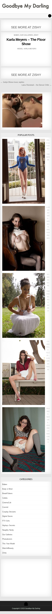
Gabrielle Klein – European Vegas (48, 355)
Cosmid (5, 507)
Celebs (5, 498)
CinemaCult (6, 503)
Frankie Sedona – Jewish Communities (48, 425)
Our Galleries (26, 35)
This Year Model (8, 544)
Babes (16, 35)
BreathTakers (7, 493)
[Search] (49, 15)
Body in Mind (7, 489)
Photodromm (7, 539)
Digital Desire (7, 516)
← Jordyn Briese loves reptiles (12, 82)
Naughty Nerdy (8, 530)
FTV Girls (6, 521)
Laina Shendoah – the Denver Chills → (36, 85)
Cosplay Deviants (9, 512)
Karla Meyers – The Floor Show (26, 42)
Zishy (36, 35)
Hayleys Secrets (8, 525)
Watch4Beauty (8, 548)
